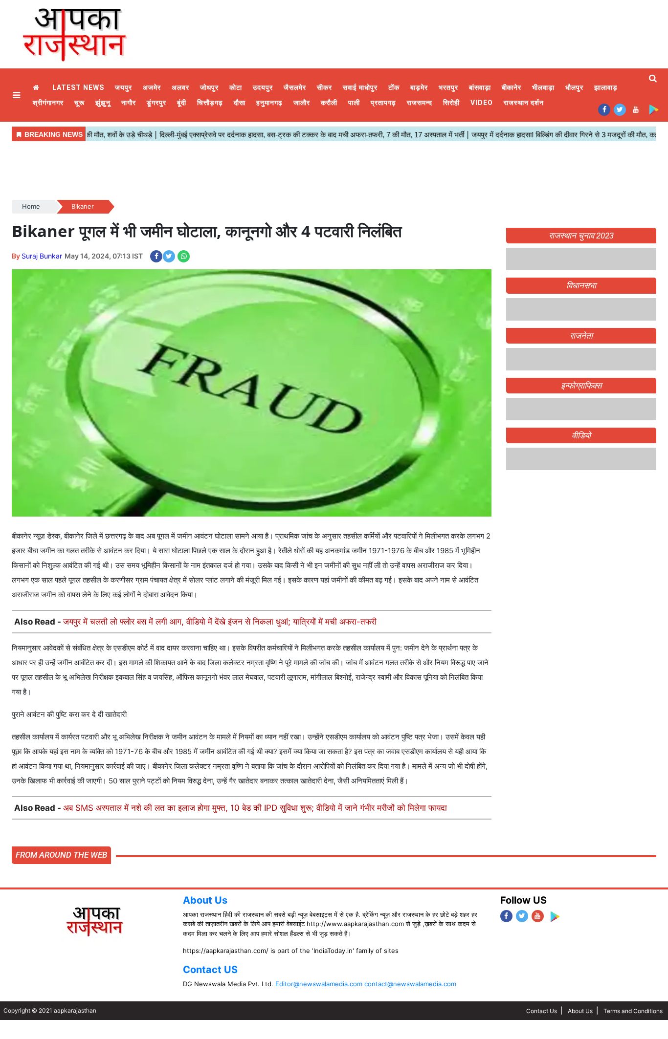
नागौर (128, 103)
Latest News (78, 87)
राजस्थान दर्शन (524, 103)
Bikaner (82, 206)
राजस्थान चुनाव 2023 (581, 235)
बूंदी (181, 103)
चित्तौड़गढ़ (210, 103)
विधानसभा (581, 285)
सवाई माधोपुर (360, 87)
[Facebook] (604, 109)
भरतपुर (448, 87)
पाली (354, 103)
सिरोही (451, 103)
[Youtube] (635, 109)
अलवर (180, 87)
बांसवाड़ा (480, 87)
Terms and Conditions (633, 1011)
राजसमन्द (419, 103)
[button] (17, 95)
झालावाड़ (606, 87)
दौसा (239, 103)
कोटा (235, 87)
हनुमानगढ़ (269, 103)
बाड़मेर (419, 87)
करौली (329, 103)
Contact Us (541, 1011)
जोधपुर (209, 87)
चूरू (79, 103)
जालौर (301, 103)
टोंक (394, 87)
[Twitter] (620, 109)
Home (37, 87)
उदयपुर (263, 87)
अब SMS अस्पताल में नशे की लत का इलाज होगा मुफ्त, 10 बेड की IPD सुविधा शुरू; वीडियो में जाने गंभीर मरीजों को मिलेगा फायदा (255, 808)
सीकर (324, 87)
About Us (205, 900)
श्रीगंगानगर (48, 103)
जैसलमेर (295, 87)
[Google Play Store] (653, 109)
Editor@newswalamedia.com (318, 984)
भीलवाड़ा (543, 87)
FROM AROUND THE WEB (61, 855)
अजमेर (152, 87)
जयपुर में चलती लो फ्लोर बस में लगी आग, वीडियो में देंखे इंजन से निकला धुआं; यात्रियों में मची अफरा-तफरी (220, 622)
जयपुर (123, 87)
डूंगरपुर (156, 103)
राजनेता (581, 336)
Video (481, 103)
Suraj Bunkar (42, 256)
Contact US (210, 969)
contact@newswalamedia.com (410, 984)
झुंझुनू (103, 103)
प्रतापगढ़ (383, 103)
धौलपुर (574, 87)
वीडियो (581, 435)
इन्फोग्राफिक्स (581, 385)
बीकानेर (512, 87)
